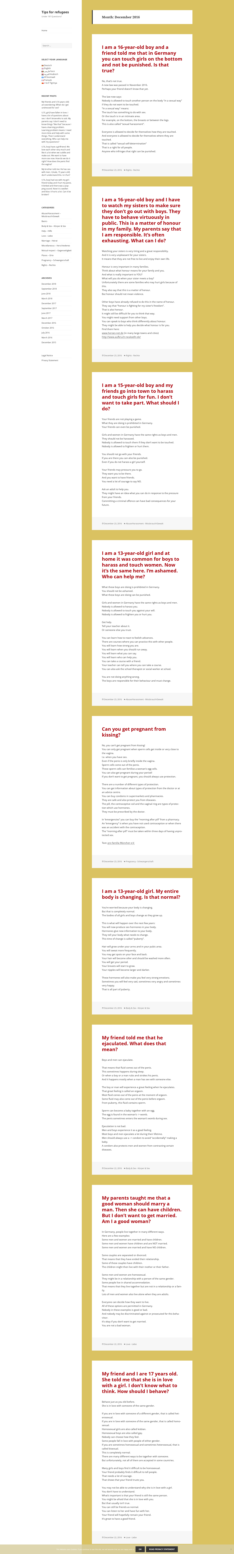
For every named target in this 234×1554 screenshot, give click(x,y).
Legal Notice (47, 355)
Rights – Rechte (49, 265)
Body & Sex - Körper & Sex (138, 1008)
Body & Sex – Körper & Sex (54, 226)
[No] (231, 1549)
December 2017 (49, 303)
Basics (44, 221)
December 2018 (49, 284)
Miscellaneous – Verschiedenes (56, 245)
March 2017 (47, 318)
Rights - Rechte (133, 170)
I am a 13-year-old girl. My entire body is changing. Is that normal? (141, 894)
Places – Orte (48, 255)
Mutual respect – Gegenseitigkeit (57, 250)
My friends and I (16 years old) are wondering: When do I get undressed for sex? (55, 104)
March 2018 (47, 298)
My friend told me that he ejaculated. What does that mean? (134, 1043)
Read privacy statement (162, 1549)
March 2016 (47, 337)
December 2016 (49, 323)
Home (44, 30)
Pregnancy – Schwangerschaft (55, 260)
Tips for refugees (55, 12)
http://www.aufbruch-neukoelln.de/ (121, 337)
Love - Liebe (131, 1344)
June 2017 (46, 313)
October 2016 (48, 327)
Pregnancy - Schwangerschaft (139, 861)
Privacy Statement (50, 360)
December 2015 (49, 342)
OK (140, 1549)
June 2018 (46, 293)
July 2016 (46, 332)
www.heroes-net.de (112, 333)
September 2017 (49, 308)
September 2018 (49, 288)
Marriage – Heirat (50, 240)
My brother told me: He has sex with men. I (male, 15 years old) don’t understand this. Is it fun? (56, 172)
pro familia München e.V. (121, 842)
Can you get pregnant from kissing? (134, 732)
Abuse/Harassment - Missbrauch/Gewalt (144, 523)
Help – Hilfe (47, 231)
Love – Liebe (47, 236)
